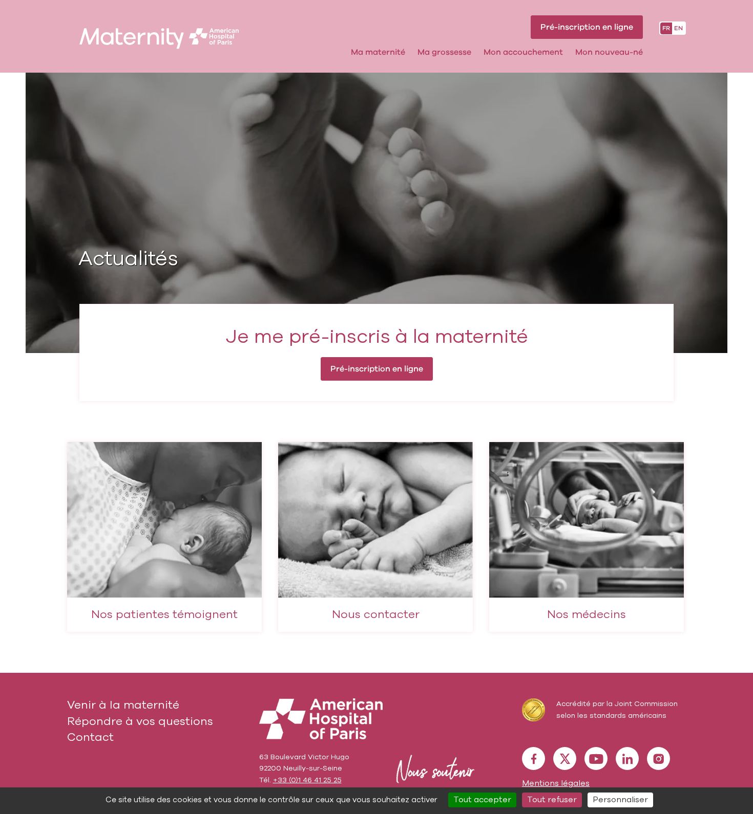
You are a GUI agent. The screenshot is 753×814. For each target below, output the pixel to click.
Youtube (596, 758)
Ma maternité (378, 52)
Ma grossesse (444, 52)
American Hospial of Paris (321, 718)
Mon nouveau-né (609, 52)
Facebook (533, 758)
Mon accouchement (523, 52)
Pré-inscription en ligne (586, 27)
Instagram (658, 758)
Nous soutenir (433, 769)
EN (678, 28)
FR (666, 28)
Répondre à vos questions (140, 721)
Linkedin (627, 758)
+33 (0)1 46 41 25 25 (307, 780)
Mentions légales (556, 783)
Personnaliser (620, 799)
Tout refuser (552, 799)
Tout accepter (482, 799)
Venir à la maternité (123, 705)
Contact (90, 737)
